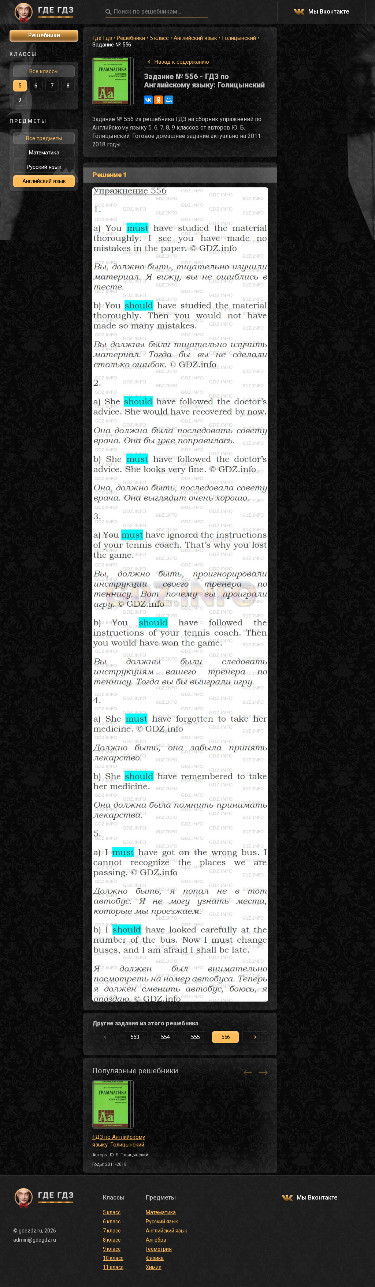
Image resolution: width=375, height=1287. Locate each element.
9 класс (111, 1249)
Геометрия (159, 1249)
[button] (255, 1037)
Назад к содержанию (182, 62)
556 (225, 1037)
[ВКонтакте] (148, 100)
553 (134, 1037)
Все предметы (44, 138)
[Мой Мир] (168, 100)
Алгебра (156, 1240)
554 (165, 1037)
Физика (155, 1258)
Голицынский (239, 38)
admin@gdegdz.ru (34, 1240)
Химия (153, 1267)
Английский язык (195, 38)
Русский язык (44, 167)
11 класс (113, 1267)
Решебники (131, 38)
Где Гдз (102, 38)
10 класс (113, 1258)
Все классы (44, 71)
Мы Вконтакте (328, 12)
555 (195, 1037)
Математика (44, 152)
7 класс (111, 1231)
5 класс (159, 38)
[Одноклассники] (158, 100)
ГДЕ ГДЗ (44, 12)
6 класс (111, 1221)
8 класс (111, 1240)
